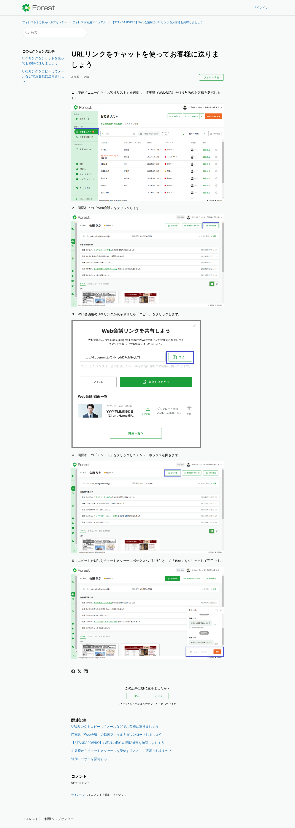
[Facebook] (73, 671)
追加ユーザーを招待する (89, 759)
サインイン (78, 794)
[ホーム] (38, 8)
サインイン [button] (260, 7)
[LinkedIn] (86, 671)
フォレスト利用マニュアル (89, 22)
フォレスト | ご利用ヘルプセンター (44, 22)
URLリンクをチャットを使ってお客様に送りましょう (43, 60)
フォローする (211, 77)
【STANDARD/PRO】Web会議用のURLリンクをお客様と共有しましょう (157, 22)
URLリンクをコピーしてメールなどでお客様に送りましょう (43, 76)
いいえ (159, 696)
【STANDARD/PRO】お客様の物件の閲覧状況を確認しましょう (117, 743)
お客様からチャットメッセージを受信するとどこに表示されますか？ (121, 751)
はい (136, 696)
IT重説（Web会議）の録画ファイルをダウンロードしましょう (116, 734)
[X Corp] (79, 671)
